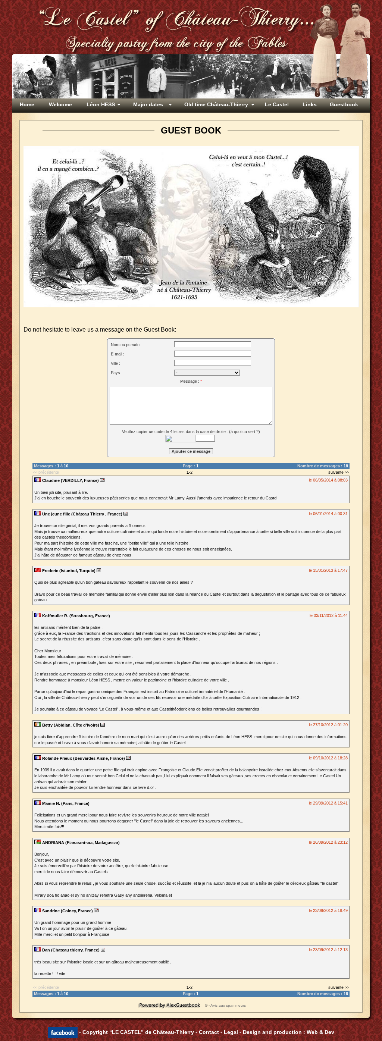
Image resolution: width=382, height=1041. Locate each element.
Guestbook (344, 104)
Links (310, 104)
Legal (231, 1032)
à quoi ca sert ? (245, 431)
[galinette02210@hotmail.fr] (96, 911)
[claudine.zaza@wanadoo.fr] (102, 480)
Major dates (148, 104)
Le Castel (277, 104)
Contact (209, 1032)
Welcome (60, 104)
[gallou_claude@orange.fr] (128, 758)
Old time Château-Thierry (216, 104)
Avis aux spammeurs (228, 1005)
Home (27, 104)
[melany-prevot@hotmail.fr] (125, 514)
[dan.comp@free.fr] (103, 950)
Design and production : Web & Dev (288, 1032)
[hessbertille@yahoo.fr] (102, 725)
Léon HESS (101, 104)
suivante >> (338, 472)
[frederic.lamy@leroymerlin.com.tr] (99, 570)
